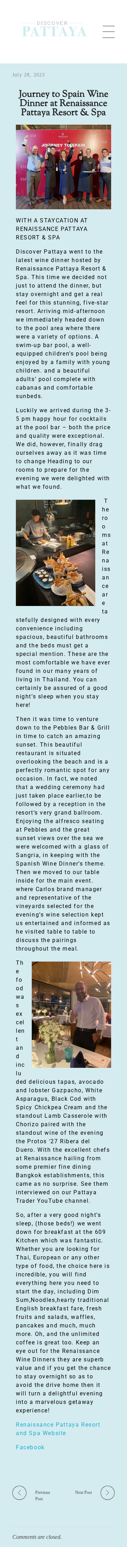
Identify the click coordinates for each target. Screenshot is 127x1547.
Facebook (30, 1447)
